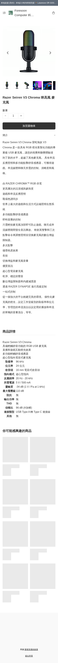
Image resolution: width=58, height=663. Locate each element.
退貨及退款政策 (31, 649)
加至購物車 (29, 125)
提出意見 (29, 656)
